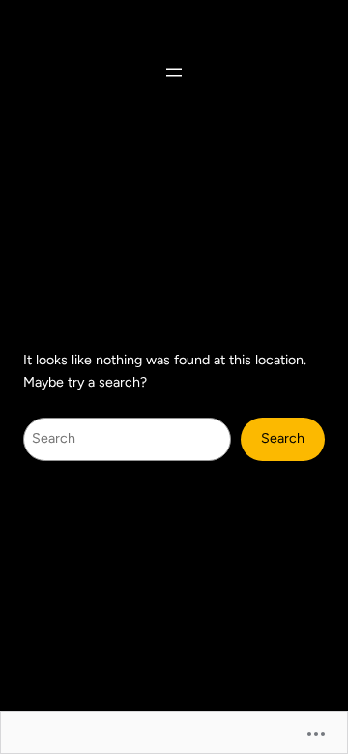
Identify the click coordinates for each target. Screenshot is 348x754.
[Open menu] (174, 72)
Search (282, 438)
